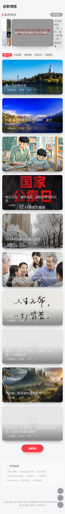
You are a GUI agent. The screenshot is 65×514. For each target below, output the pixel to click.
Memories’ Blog (15, 476)
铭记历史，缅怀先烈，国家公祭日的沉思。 (31, 198)
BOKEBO (25, 480)
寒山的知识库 (27, 471)
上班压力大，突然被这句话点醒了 (28, 316)
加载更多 (32, 448)
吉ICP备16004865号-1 (49, 502)
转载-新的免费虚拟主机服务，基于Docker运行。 (28, 122)
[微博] (32, 495)
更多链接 (38, 480)
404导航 (41, 471)
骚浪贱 (30, 476)
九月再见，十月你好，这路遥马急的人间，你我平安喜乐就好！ (31, 429)
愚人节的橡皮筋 (15, 85)
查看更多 (56, 14)
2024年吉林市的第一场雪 (22, 239)
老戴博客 (33, 502)
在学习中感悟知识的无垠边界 (25, 162)
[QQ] (26, 495)
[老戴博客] (9, 6)
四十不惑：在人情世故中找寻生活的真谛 (32, 278)
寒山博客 (12, 471)
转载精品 (11, 128)
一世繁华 (41, 476)
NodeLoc (13, 480)
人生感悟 (11, 167)
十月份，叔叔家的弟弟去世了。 (26, 393)
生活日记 (11, 90)
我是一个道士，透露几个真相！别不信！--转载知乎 (29, 352)
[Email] (38, 495)
